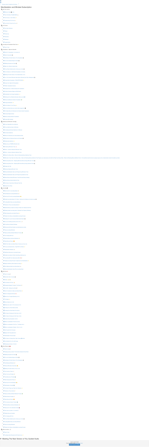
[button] (0, 1)
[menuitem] (0, 2)
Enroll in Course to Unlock (74, 444)
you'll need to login (79, 443)
